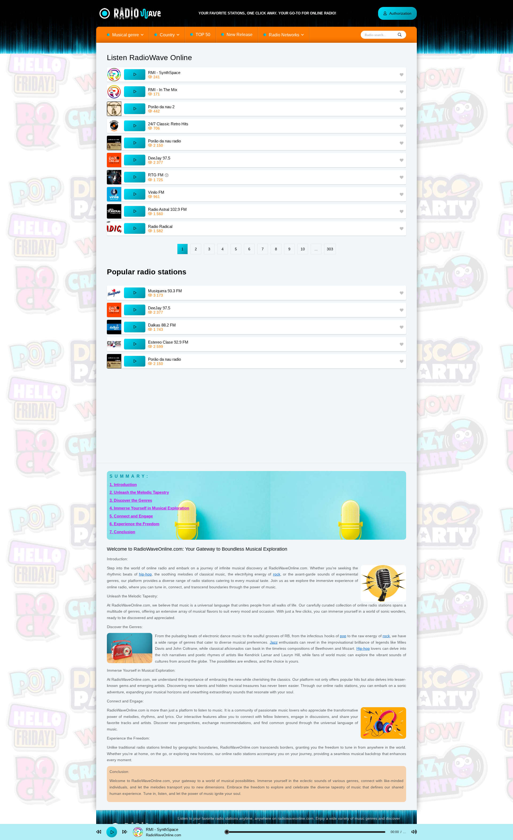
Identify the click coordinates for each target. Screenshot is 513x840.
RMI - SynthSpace (164, 72)
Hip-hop (363, 648)
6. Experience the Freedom (134, 524)
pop (343, 636)
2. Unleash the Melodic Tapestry (139, 492)
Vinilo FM (156, 192)
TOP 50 (203, 34)
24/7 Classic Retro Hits (168, 124)
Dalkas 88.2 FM (162, 325)
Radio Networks (284, 35)
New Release (239, 34)
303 (330, 249)
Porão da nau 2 (161, 106)
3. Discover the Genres (131, 500)
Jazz (274, 642)
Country (167, 35)
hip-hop (145, 574)
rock (276, 574)
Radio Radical (160, 226)
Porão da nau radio (164, 141)
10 (303, 249)
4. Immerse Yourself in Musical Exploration (149, 508)
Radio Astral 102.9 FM (167, 209)
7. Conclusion (122, 532)
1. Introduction (123, 484)
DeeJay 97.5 (159, 158)
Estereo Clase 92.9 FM (168, 342)
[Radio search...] (399, 35)
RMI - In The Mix (162, 89)
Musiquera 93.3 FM (165, 291)
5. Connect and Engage (131, 516)
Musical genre (125, 35)
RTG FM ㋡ (158, 175)
